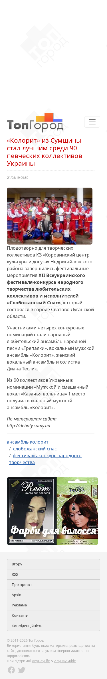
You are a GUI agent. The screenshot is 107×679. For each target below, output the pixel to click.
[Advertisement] (53, 53)
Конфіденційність (27, 625)
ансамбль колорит (28, 442)
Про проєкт (22, 584)
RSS (15, 574)
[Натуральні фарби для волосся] (52, 510)
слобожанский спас (35, 449)
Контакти (20, 615)
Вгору (17, 564)
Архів (16, 594)
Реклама (19, 605)
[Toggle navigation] (92, 122)
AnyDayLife (41, 661)
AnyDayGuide (65, 661)
